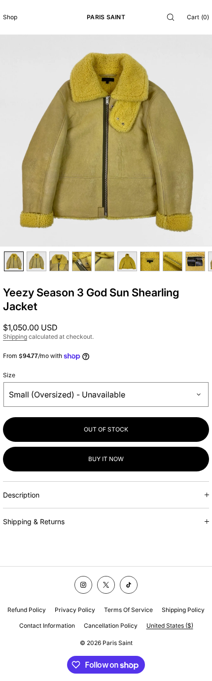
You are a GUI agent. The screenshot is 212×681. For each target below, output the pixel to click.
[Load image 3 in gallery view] (59, 261)
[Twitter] (106, 585)
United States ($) (169, 625)
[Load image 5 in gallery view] (104, 261)
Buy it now (106, 459)
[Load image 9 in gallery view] (195, 261)
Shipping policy (183, 609)
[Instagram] (83, 585)
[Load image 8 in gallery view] (172, 261)
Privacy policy (75, 609)
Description (21, 495)
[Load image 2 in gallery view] (36, 261)
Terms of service (128, 609)
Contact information (47, 625)
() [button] (198, 17)
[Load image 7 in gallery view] (150, 261)
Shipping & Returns (34, 521)
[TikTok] (129, 585)
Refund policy (26, 609)
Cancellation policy (111, 625)
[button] (170, 17)
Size (9, 375)
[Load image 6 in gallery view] (127, 261)
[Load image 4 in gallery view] (82, 261)
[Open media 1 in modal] (106, 141)
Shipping (15, 336)
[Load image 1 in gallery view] (14, 261)
